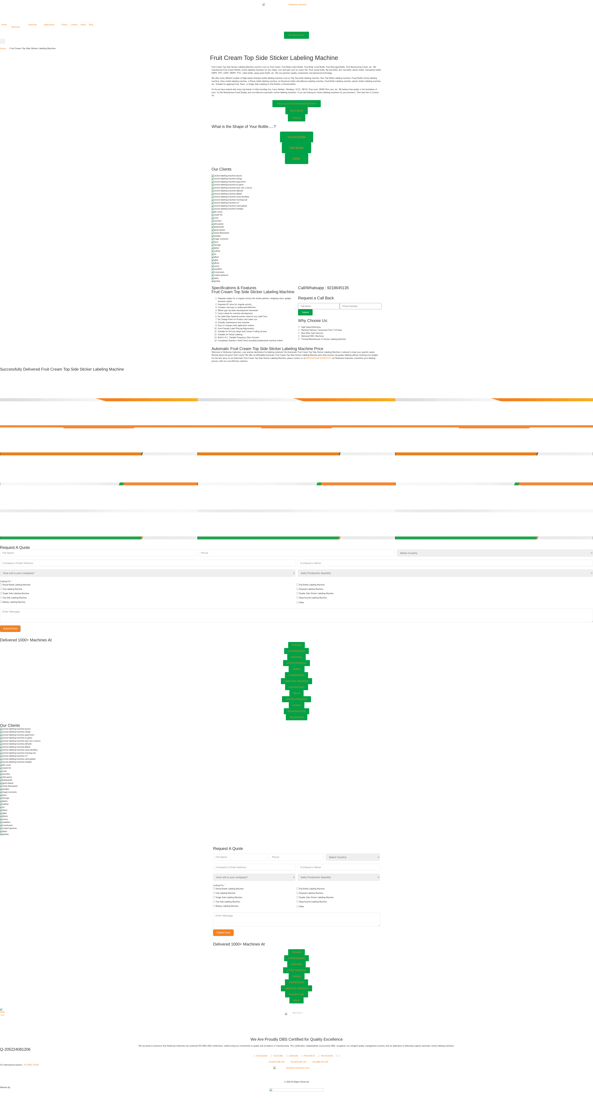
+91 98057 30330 (31, 1065)
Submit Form (10, 628)
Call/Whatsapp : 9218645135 (323, 287)
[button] (17, 27)
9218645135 (325, 358)
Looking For (5, 581)
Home (3, 48)
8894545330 (311, 358)
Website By (5, 1087)
